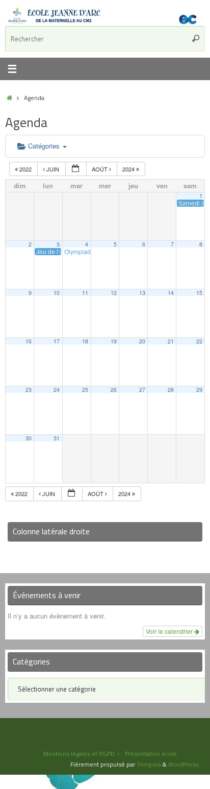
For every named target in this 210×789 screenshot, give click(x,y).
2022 (25, 169)
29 (199, 389)
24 (57, 389)
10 (57, 293)
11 (85, 293)
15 (199, 293)
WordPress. (184, 764)
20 (142, 341)
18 (85, 341)
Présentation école (151, 753)
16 (28, 341)
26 (114, 389)
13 (142, 293)
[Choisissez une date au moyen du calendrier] (76, 169)
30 (28, 438)
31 (57, 438)
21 (171, 341)
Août (100, 169)
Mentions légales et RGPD (79, 753)
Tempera (149, 764)
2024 (129, 169)
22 (199, 341)
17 (57, 341)
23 (28, 389)
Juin (53, 169)
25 (85, 389)
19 (114, 341)
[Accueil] (9, 98)
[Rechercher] (196, 39)
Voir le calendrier (170, 631)
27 (142, 389)
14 (171, 293)
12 (114, 293)
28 (171, 389)
